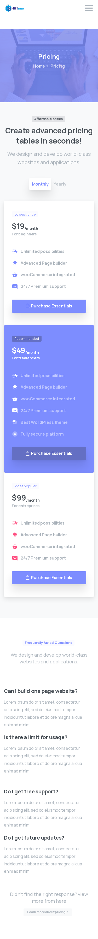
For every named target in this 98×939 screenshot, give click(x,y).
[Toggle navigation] (89, 8)
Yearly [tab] (60, 184)
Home (39, 66)
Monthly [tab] (40, 184)
